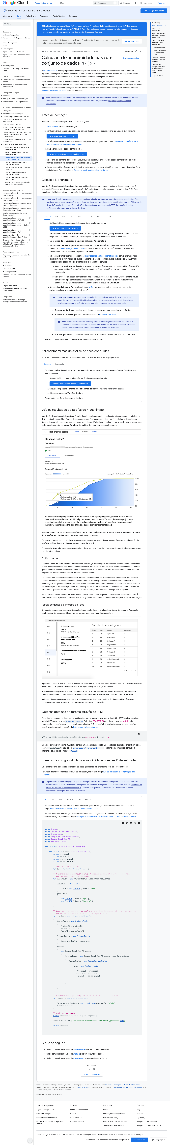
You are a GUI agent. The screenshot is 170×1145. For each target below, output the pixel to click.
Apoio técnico (59, 16)
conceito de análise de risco (54, 90)
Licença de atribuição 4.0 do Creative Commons (122, 1085)
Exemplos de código (111, 1117)
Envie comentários (131, 58)
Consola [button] (47, 217)
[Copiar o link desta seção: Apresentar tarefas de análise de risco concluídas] (111, 351)
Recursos (73, 16)
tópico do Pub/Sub (107, 314)
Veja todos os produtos (45, 1110)
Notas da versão (76, 1117)
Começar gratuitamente (153, 11)
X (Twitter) (141, 1117)
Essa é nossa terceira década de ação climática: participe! (120, 1135)
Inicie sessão (52, 126)
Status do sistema (77, 1121)
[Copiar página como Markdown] (90, 63)
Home (44, 51)
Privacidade (55, 1135)
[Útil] (136, 51)
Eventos (140, 1114)
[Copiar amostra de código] (127, 823)
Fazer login (162, 3)
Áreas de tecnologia (43, 3)
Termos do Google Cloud (86, 1135)
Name (122, 1020)
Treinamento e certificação (113, 1125)
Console (126, 3)
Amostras (44, 16)
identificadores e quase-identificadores (101, 256)
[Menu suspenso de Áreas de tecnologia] (55, 3)
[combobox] (105, 3)
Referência (30, 16)
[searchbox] (16, 24)
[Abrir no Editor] (131, 823)
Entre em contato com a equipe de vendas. (49, 1122)
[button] (16, 38)
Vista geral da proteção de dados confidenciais (84, 32)
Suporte (73, 1114)
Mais (62, 3)
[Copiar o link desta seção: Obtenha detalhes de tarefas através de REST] (106, 712)
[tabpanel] (92, 281)
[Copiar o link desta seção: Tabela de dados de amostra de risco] (86, 604)
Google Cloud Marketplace (46, 1117)
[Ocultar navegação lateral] (30, 1140)
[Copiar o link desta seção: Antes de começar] (69, 115)
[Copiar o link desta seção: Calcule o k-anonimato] (74, 180)
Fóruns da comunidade (79, 1110)
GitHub (106, 1110)
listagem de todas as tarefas (85, 727)
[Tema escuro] (139, 734)
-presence (78, 1058)
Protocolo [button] (59, 364)
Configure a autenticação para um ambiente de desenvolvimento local (106, 816)
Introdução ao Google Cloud (114, 1114)
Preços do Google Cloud (45, 1114)
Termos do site (68, 1135)
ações (91, 287)
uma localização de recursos (71, 248)
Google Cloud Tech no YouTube (149, 1125)
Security (12, 10)
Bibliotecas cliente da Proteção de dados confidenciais (74, 808)
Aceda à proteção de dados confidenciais (70, 383)
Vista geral (7, 16)
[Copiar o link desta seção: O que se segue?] (67, 1043)
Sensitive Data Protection (36, 10)
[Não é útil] (140, 51)
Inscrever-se (139, 1140)
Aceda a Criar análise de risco (65, 228)
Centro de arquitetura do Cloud (115, 1121)
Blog (138, 1110)
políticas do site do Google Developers (128, 1087)
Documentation (54, 51)
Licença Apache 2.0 (83, 1087)
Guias (19, 16)
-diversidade (79, 1049)
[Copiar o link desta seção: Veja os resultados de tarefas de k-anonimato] (106, 410)
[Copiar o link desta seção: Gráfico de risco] (62, 558)
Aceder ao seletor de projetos (62, 136)
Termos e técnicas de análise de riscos (91, 170)
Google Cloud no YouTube (147, 1121)
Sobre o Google (42, 1135)
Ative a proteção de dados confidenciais (67, 154)
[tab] (47, 217)
